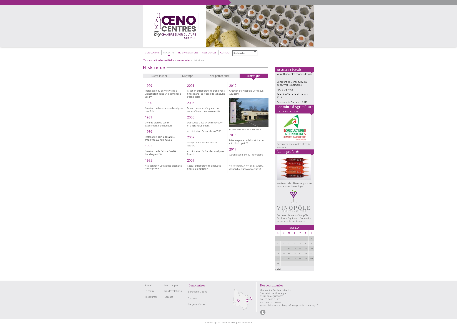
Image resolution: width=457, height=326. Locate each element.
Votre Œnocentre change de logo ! (294, 75)
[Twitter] (262, 312)
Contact (225, 52)
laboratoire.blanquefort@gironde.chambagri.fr (293, 305)
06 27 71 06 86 (273, 302)
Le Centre (168, 52)
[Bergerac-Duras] (251, 298)
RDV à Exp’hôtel (285, 89)
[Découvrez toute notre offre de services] (294, 128)
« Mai (278, 269)
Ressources (209, 52)
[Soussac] (247, 301)
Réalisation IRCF (245, 322)
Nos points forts (219, 75)
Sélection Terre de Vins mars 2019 (292, 96)
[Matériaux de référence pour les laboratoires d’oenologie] (294, 168)
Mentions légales (213, 322)
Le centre (150, 291)
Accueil (148, 285)
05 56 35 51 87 (272, 299)
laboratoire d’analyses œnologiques (160, 138)
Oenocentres (197, 285)
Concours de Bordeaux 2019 (292, 102)
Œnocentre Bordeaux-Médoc (158, 60)
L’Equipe (187, 75)
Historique (253, 75)
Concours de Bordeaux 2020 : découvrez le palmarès (292, 83)
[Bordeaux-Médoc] (238, 300)
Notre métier (183, 60)
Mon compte (152, 52)
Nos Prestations (188, 52)
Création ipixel (229, 322)
